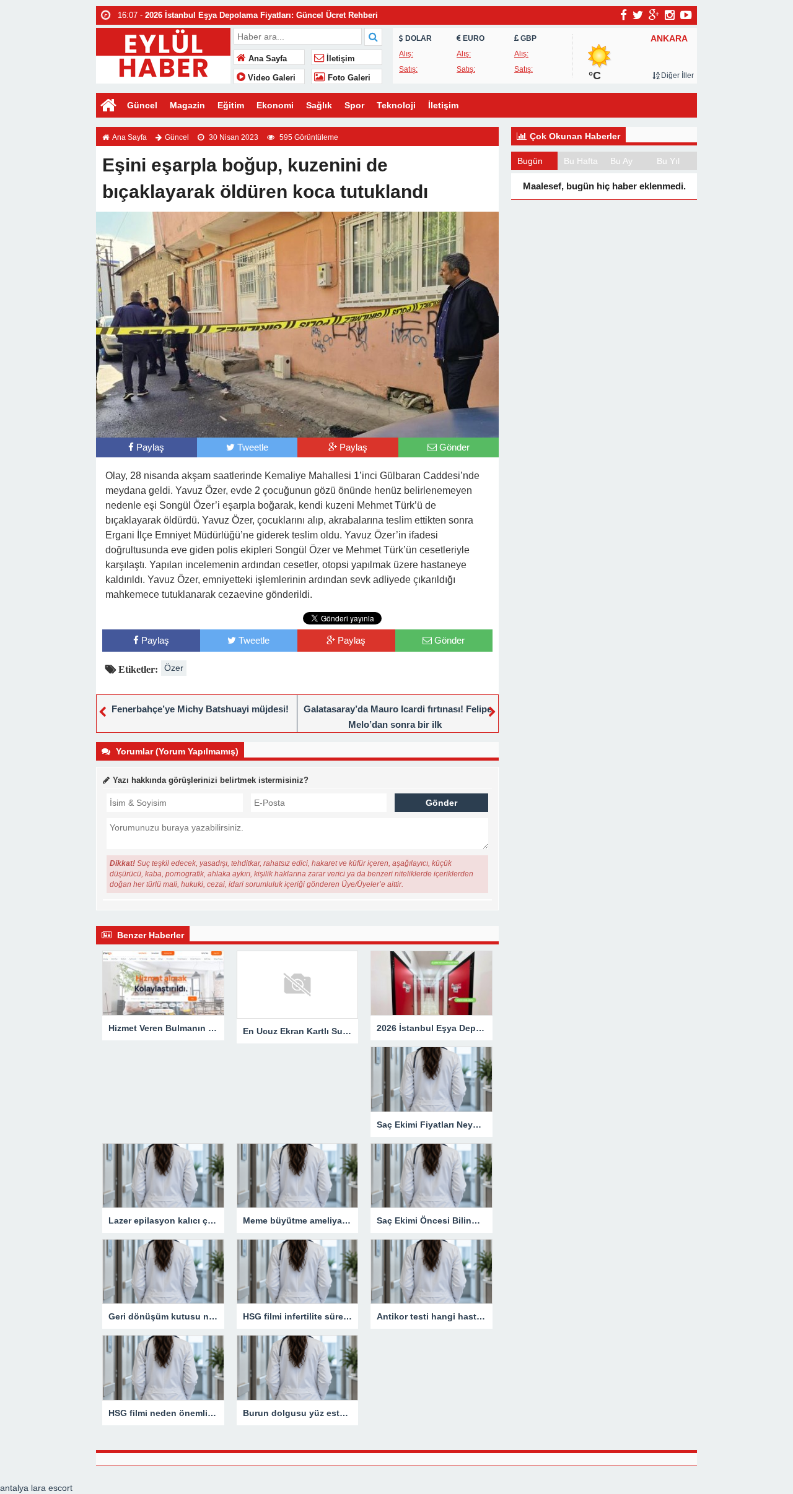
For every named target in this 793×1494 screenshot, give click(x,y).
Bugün (530, 161)
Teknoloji (396, 105)
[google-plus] (654, 15)
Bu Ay (621, 161)
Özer (173, 668)
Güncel (142, 105)
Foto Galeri (347, 78)
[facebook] (623, 15)
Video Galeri (270, 78)
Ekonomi (275, 105)
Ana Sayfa (266, 58)
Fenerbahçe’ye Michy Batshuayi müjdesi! (200, 709)
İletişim (339, 58)
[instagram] (670, 15)
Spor (354, 105)
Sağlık (319, 105)
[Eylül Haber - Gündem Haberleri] (163, 54)
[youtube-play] (686, 15)
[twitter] (638, 15)
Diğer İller (676, 75)
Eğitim (230, 105)
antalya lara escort (36, 1488)
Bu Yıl (668, 161)
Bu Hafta (581, 161)
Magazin (187, 105)
